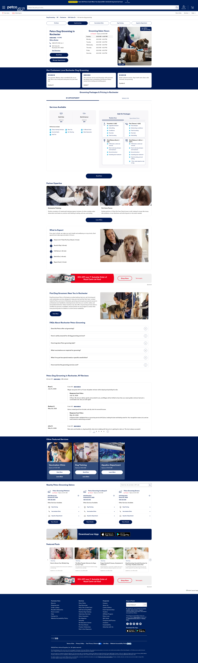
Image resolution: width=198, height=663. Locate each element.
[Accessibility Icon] (129, 644)
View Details (54, 522)
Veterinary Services (84, 614)
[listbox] (99, 406)
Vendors (105, 612)
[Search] (177, 7)
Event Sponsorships (108, 609)
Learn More (99, 220)
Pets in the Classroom (85, 629)
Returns (53, 603)
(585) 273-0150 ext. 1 (58, 43)
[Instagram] (137, 624)
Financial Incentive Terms (134, 618)
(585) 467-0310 (87, 499)
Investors (105, 622)
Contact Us (54, 616)
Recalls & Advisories (57, 609)
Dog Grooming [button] (77, 23)
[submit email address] (145, 604)
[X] (130, 624)
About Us (105, 605)
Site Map (106, 643)
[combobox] (136, 485)
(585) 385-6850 (51, 499)
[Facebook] (127, 624)
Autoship (81, 620)
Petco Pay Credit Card (85, 607)
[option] (99, 406)
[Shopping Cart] (192, 7)
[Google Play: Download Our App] (140, 630)
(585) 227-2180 (122, 499)
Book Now (59, 55)
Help (52, 614)
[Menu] (3, 7)
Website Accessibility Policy (59, 618)
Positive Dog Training (85, 612)
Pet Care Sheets (83, 625)
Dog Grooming (83, 605)
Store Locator (55, 612)
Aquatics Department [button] (141, 23)
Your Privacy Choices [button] (92, 643)
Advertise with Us (108, 627)
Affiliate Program (108, 614)
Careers (105, 603)
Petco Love (106, 616)
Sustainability (107, 625)
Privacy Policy (80, 643)
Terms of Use (137, 617)
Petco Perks (82, 603)
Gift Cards (106, 618)
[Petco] (15, 7)
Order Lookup (55, 607)
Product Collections (85, 627)
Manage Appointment (59, 60)
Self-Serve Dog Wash (85, 609)
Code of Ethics (107, 607)
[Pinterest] (134, 624)
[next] (108, 431)
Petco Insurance (83, 616)
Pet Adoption (83, 618)
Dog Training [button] (120, 23)
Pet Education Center (85, 622)
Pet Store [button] (56, 23)
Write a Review (54, 40)
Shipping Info (55, 605)
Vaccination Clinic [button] (99, 23)
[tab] (72, 98)
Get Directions (56, 50)
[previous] (90, 431)
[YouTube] (140, 624)
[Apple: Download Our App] (130, 630)
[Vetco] (54, 638)
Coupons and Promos (109, 620)
